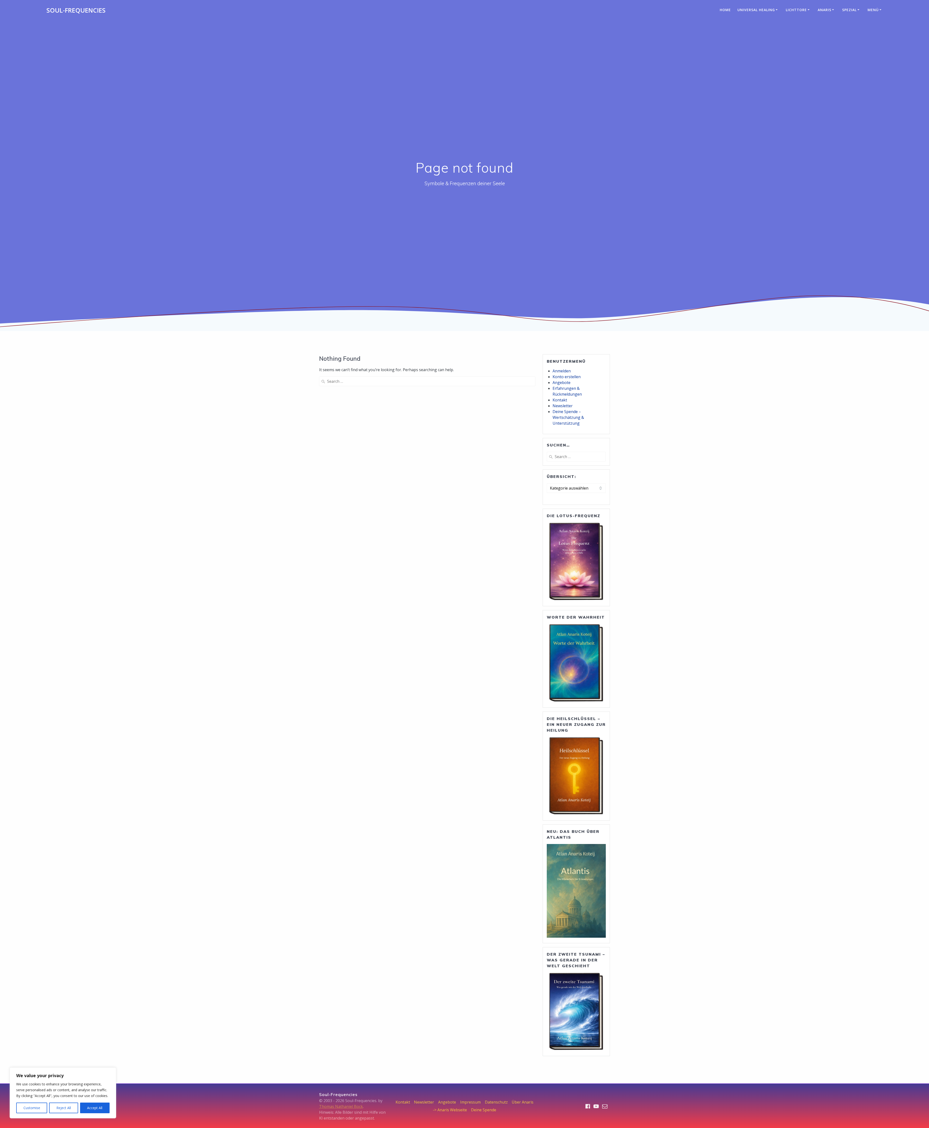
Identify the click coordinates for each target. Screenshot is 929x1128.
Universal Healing (756, 10)
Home (725, 10)
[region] (63, 1092)
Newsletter (563, 405)
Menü (873, 10)
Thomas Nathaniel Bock (341, 1106)
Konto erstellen (567, 376)
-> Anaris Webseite (450, 1110)
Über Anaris (522, 1102)
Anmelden (562, 371)
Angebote (561, 382)
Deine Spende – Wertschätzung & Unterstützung (568, 417)
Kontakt (560, 400)
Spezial (849, 10)
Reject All (63, 1107)
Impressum (470, 1102)
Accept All (94, 1107)
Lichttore (796, 10)
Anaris (824, 10)
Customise (31, 1107)
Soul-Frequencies (75, 10)
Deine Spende (483, 1110)
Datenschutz (496, 1102)
